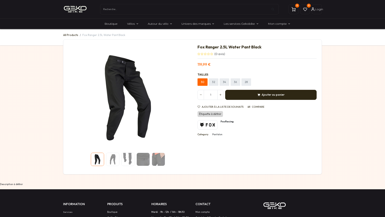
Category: (203, 134)
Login (318, 9)
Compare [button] (258, 106)
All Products (70, 35)
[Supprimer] (201, 95)
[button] (77, 98)
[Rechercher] (275, 9)
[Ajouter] (220, 95)
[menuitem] (111, 24)
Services (67, 212)
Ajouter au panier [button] (273, 94)
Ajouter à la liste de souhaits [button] (223, 106)
